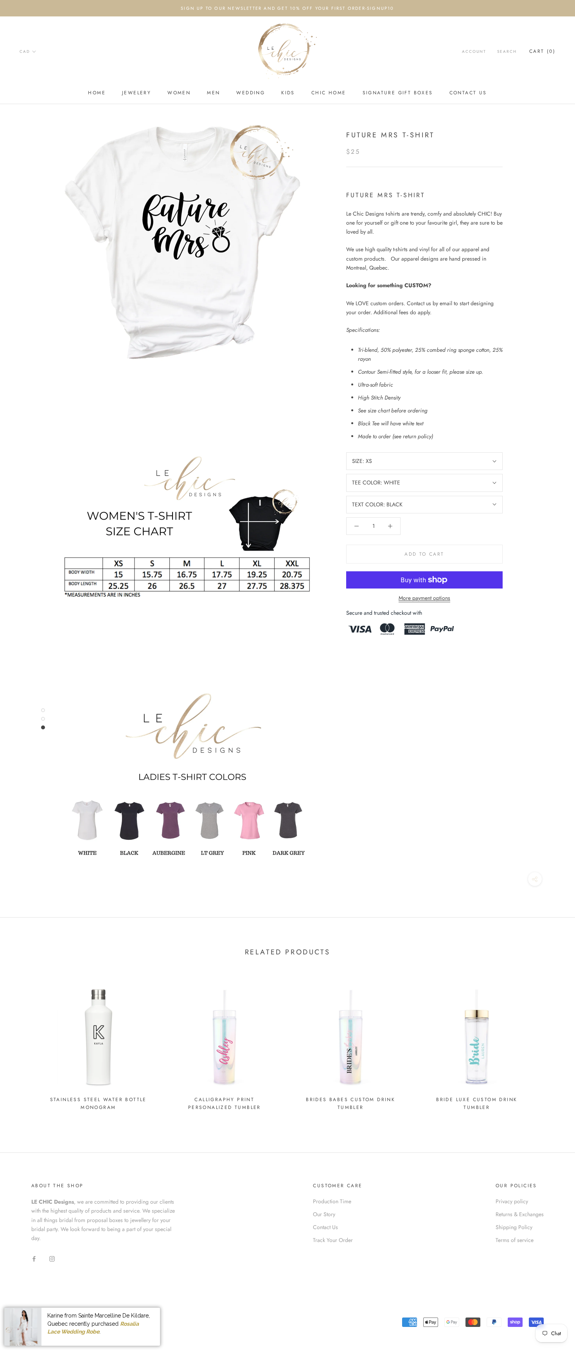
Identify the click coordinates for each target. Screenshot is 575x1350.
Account (474, 51)
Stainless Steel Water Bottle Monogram (98, 1103)
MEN (213, 92)
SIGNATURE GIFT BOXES (398, 92)
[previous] (24, 1044)
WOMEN (178, 92)
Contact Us (468, 92)
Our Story (324, 1214)
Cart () (542, 51)
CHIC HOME (328, 92)
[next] (550, 1044)
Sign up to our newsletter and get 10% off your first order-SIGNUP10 (287, 8)
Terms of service (515, 1240)
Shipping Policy (514, 1227)
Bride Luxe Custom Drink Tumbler (476, 1103)
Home (97, 92)
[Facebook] (34, 1258)
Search (507, 51)
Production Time (332, 1201)
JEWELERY (136, 92)
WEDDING (250, 92)
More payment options (424, 598)
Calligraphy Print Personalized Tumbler (224, 1103)
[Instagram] (52, 1258)
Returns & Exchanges (520, 1214)
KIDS (288, 92)
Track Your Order (333, 1240)
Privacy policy (512, 1201)
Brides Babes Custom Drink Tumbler (350, 1103)
